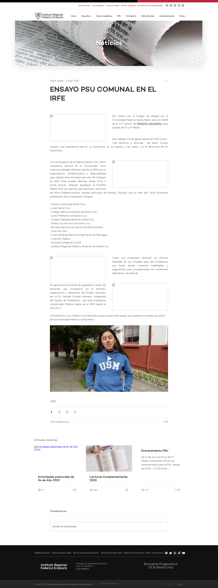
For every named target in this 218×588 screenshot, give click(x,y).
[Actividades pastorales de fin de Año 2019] (57, 458)
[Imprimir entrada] (74, 411)
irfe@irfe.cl (85, 569)
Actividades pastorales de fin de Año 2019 (56, 479)
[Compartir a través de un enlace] (67, 411)
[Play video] (109, 358)
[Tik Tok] (183, 5)
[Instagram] (175, 5)
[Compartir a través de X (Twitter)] (59, 411)
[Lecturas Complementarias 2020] (109, 458)
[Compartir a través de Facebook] (51, 411)
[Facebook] (167, 5)
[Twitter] (171, 5)
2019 (53, 401)
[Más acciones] (166, 81)
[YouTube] (179, 5)
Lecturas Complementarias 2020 (109, 479)
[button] (86, 16)
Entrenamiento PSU (154, 450)
